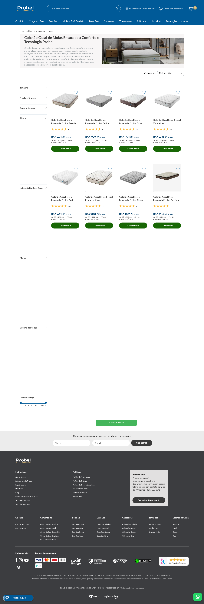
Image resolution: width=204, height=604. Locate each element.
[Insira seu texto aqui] (111, 596)
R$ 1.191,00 (28, 167)
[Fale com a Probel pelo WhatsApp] (197, 597)
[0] (190, 9)
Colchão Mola (39, 31)
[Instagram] (21, 560)
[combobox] (84, 8)
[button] (33, 87)
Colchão (29, 31)
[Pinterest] (18, 568)
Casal (50, 31)
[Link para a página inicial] (22, 31)
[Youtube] (26, 560)
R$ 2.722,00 (40, 167)
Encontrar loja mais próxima (142, 8)
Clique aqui (137, 481)
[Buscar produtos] (117, 8)
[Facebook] (16, 560)
